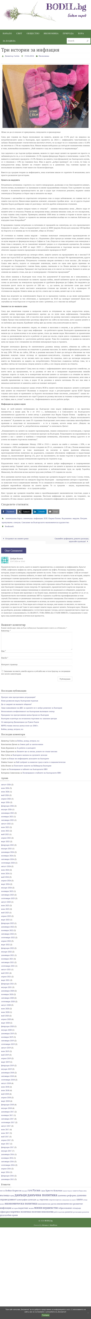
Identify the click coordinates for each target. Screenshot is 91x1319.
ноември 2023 (7, 888)
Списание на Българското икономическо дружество (45, 521)
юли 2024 (5, 867)
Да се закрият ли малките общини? (16, 701)
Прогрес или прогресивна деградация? (18, 694)
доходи (32, 1196)
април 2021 (6, 974)
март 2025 (5, 838)
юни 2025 (5, 828)
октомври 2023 (7, 892)
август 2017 (6, 1123)
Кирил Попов (54, 517)
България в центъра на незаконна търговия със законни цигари (29, 716)
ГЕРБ (30, 1188)
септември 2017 (8, 1119)
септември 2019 (8, 1041)
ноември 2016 (7, 1155)
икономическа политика (21, 1201)
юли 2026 (5, 785)
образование (65, 1205)
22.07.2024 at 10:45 (17, 558)
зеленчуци (28, 517)
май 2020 (5, 1013)
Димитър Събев (12, 55)
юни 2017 (5, 1130)
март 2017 (5, 1141)
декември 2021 (7, 952)
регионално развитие (81, 1209)
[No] (88, 1313)
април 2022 (6, 938)
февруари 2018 (7, 1102)
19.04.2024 (29, 55)
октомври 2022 (7, 931)
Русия (36, 1187)
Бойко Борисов (13, 1187)
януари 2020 (6, 1027)
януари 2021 (6, 984)
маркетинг (23, 1205)
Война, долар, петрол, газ (12, 726)
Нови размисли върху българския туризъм (19, 698)
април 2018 (6, 1095)
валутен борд (78, 1188)
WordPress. (53, 1222)
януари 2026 (6, 806)
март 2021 (5, 977)
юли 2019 (5, 1048)
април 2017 (6, 1137)
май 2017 (5, 1134)
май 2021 (5, 970)
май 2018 (5, 1091)
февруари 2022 (7, 945)
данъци (20, 1192)
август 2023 (6, 899)
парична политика (20, 1209)
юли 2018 (5, 1084)
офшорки (5, 1209)
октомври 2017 (7, 1116)
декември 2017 (7, 1109)
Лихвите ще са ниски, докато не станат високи (37, 749)
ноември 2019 (7, 1034)
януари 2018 (6, 1105)
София (42, 1188)
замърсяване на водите (69, 1197)
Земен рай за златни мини (31, 742)
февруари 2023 (7, 920)
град (12, 1193)
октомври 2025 (7, 817)
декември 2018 (7, 1070)
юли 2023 (5, 903)
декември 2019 (7, 1031)
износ (2, 1201)
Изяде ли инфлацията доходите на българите (29, 756)
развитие (69, 1209)
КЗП (46, 517)
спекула (16, 521)
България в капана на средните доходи (30, 752)
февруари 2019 (7, 1063)
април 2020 (6, 1016)
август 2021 (6, 967)
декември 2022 (7, 924)
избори (85, 1197)
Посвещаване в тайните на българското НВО (28, 766)
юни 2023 (5, 906)
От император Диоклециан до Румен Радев (20, 719)
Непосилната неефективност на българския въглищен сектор (28, 708)
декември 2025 (7, 810)
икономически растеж (47, 1201)
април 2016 (6, 1166)
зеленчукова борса (13, 517)
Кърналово (67, 517)
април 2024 (6, 878)
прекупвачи (7, 521)
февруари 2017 (7, 1144)
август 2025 (6, 821)
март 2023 (5, 917)
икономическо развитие (70, 1201)
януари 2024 (6, 885)
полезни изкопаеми (42, 1209)
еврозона (44, 1197)
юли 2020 (5, 1006)
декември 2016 (7, 1151)
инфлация (38, 517)
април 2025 (6, 835)
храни (15, 1212)
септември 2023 (8, 895)
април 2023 (6, 913)
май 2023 (5, 910)
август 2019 (6, 1045)
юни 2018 (5, 1087)
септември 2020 (8, 999)
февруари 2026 (7, 803)
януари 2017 (6, 1148)
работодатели (59, 1209)
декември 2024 (7, 849)
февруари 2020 (7, 1023)
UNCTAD (2, 1188)
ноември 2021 (7, 956)
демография (22, 1197)
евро (37, 1197)
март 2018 (5, 1098)
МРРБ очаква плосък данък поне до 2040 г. (19, 723)
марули (76, 517)
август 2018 (6, 1080)
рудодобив (5, 1212)
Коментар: (6, 628)
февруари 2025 (7, 842)
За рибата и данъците (26, 745)
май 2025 (5, 831)
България (24, 1188)
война (85, 1188)
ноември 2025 (7, 814)
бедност (69, 1188)
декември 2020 (7, 988)
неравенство (50, 1205)
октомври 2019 (7, 1038)
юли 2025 (5, 824)
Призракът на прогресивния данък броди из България (25, 712)
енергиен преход (55, 1197)
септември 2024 (8, 860)
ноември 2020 (7, 991)
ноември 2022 (7, 927)
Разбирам (45, 1315)
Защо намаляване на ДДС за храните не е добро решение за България (31, 705)
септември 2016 (8, 1162)
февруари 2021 (7, 981)
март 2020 (5, 1020)
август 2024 (6, 863)
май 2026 (5, 792)
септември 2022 (8, 935)
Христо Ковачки (54, 1187)
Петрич (83, 517)
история (15, 1206)
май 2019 (5, 1052)
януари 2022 (6, 949)
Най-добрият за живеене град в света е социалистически (41, 759)
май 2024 (5, 874)
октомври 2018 (7, 1073)
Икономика (44, 55)
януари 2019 (6, 1066)
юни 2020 (5, 1009)
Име (3, 648)
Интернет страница (9, 662)
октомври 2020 (7, 995)
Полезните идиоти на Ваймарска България (32, 763)
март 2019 (5, 1059)
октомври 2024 (7, 856)
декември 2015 (7, 1176)
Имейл (4, 655)
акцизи (65, 1188)
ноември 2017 (7, 1112)
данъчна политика (42, 1192)
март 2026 (5, 799)
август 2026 (6, 782)
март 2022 (5, 942)
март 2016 (5, 1169)
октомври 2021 (7, 959)
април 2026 (6, 796)
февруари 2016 (7, 1173)
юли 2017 (5, 1127)
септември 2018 (8, 1077)
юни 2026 (5, 789)
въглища (5, 1192)
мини (38, 1205)
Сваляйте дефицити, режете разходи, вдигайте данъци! (72, 537)
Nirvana (45, 1222)
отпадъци (77, 1205)
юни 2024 (5, 870)
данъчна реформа (67, 1192)
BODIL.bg (48, 1218)
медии (31, 1206)
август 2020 (6, 1002)
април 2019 (6, 1055)
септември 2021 (8, 963)
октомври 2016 (7, 1159)
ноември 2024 (7, 853)
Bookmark (9, 524)
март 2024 (5, 881)
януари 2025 (6, 846)
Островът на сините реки (16, 536)
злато (79, 1196)
